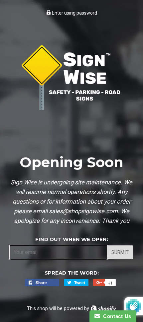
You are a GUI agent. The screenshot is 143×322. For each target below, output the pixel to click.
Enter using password (74, 13)
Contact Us (115, 316)
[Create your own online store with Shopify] (103, 308)
